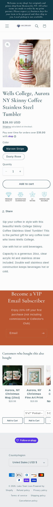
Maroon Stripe (15, 148)
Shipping (7, 127)
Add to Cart (12, 420)
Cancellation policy (28, 501)
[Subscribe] (43, 333)
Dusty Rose (13, 156)
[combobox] (34, 413)
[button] (7, 26)
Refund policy (23, 490)
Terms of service (19, 495)
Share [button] (9, 211)
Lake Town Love (25, 486)
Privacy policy (40, 490)
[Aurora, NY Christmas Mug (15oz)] (12, 375)
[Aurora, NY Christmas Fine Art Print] (34, 375)
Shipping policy (38, 495)
